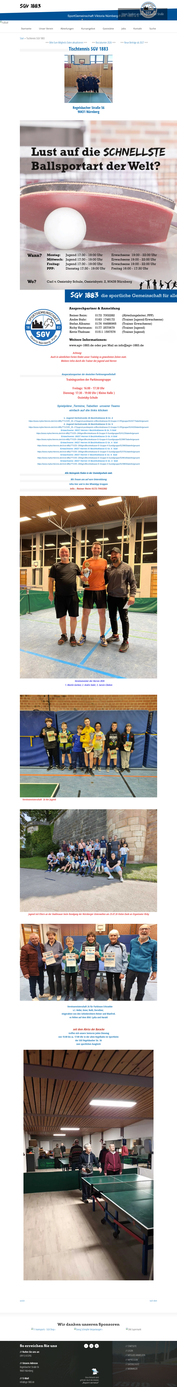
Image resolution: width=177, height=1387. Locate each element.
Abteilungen (67, 24)
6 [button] (94, 15)
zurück (22, 1296)
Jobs (123, 24)
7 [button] (98, 15)
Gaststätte (108, 24)
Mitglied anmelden (136, 1351)
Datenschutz (133, 1360)
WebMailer (132, 1364)
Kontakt (137, 24)
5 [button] (91, 15)
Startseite (26, 24)
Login (130, 1346)
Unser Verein (46, 24)
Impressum (133, 1355)
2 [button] (82, 15)
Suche (152, 24)
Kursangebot (88, 24)
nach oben (153, 1296)
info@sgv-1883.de (27, 1377)
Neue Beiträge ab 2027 (26, 38)
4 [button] (88, 15)
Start (22, 34)
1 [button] (79, 15)
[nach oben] (97, 1342)
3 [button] (85, 15)
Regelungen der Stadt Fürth (60, 38)
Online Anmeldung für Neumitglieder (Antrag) (103, 38)
